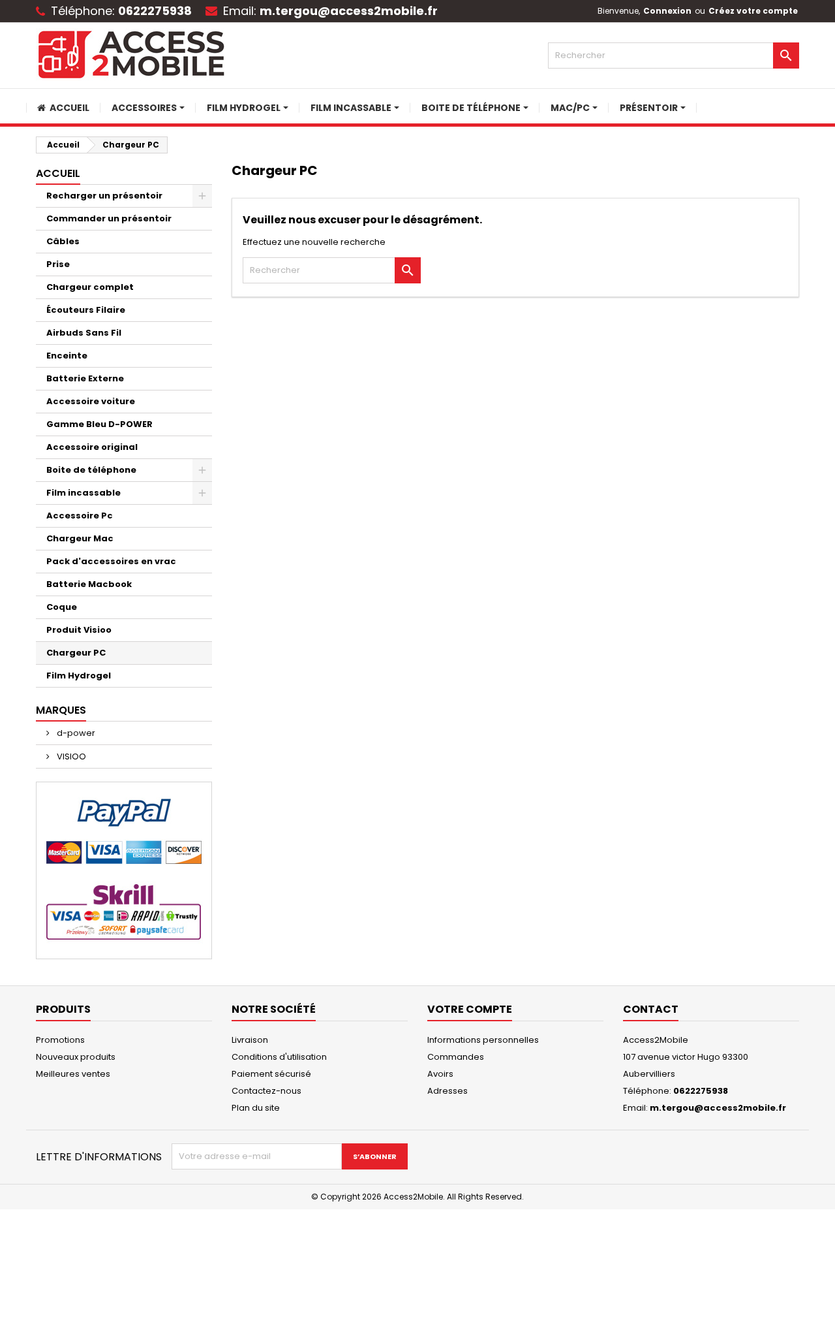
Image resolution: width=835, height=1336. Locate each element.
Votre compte (469, 1009)
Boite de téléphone (91, 470)
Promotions (60, 1040)
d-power (75, 733)
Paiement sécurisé (271, 1074)
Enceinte (66, 355)
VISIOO (70, 756)
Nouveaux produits (75, 1057)
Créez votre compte (753, 10)
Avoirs (440, 1074)
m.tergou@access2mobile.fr (349, 11)
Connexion (667, 10)
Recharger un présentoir (104, 195)
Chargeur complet (90, 287)
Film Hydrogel (78, 675)
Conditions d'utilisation (279, 1057)
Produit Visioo (79, 630)
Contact (650, 1009)
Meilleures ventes (73, 1074)
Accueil (58, 173)
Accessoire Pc (79, 515)
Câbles (63, 241)
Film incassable (83, 492)
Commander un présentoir (109, 218)
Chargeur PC (76, 652)
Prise (58, 264)
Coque (61, 607)
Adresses (447, 1091)
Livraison (250, 1040)
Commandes (455, 1057)
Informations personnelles (483, 1040)
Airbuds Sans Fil (83, 332)
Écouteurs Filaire (85, 310)
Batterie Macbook (89, 584)
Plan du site (256, 1108)
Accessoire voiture (90, 401)
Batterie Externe (85, 378)
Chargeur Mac (80, 538)
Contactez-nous (266, 1091)
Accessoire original (92, 447)
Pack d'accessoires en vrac (111, 561)
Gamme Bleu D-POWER (99, 424)
